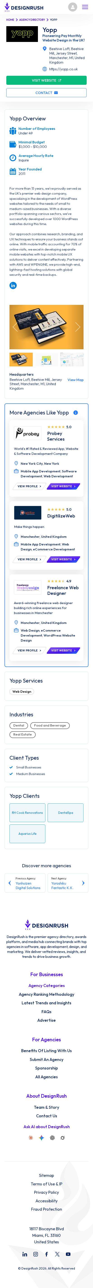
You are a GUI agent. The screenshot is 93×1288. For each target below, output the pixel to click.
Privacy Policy (46, 1192)
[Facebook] (46, 1254)
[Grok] (62, 1138)
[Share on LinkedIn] (13, 285)
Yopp (49, 29)
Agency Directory (32, 19)
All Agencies (46, 1076)
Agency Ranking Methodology (46, 994)
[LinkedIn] (25, 1254)
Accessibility (46, 1200)
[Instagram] (35, 1254)
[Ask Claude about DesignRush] (30, 1138)
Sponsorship (46, 1068)
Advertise (46, 1020)
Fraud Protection (46, 1209)
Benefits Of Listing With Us (46, 1050)
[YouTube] (68, 1254)
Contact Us (46, 1115)
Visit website (44, 80)
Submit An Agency (46, 1059)
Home (10, 19)
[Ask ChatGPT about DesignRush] (52, 1138)
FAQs (46, 1011)
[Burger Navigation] (85, 7)
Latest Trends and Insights (46, 1002)
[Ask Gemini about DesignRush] (41, 1138)
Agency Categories (46, 985)
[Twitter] (57, 1254)
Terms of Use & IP (46, 1184)
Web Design (21, 691)
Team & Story (46, 1107)
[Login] (72, 7)
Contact (43, 92)
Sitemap (46, 1175)
